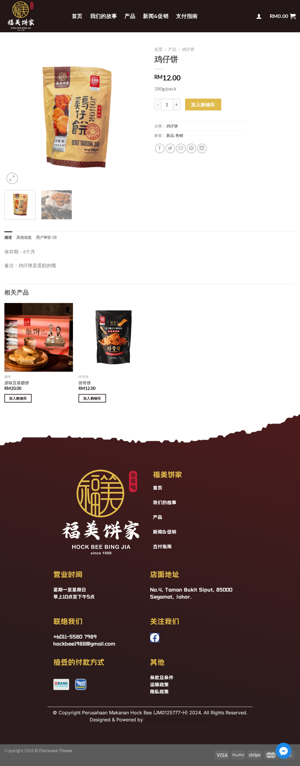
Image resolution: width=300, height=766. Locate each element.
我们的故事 (103, 16)
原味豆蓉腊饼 (16, 382)
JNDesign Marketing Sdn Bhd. (177, 720)
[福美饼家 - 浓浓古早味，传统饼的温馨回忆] (33, 16)
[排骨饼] (113, 337)
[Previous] (14, 115)
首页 (77, 16)
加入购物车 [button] (18, 398)
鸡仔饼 (188, 49)
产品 (130, 16)
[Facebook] (154, 637)
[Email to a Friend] (181, 148)
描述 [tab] (8, 237)
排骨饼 (85, 382)
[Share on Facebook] (160, 148)
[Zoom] (12, 178)
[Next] (135, 115)
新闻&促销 (155, 16)
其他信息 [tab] (24, 237)
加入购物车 (203, 104)
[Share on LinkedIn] (202, 148)
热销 (179, 135)
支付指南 (186, 16)
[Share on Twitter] (170, 148)
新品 (170, 135)
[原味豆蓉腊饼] (38, 337)
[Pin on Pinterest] (191, 148)
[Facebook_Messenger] (284, 751)
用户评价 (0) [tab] (46, 237)
